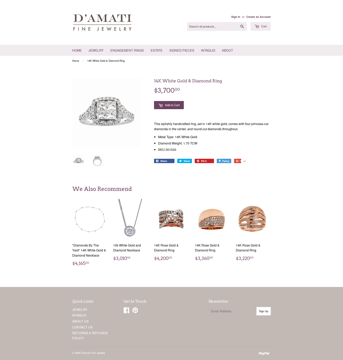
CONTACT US (82, 327)
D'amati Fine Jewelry (93, 353)
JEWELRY (79, 309)
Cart (263, 26)
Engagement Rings (127, 50)
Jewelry (96, 50)
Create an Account (258, 17)
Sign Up (263, 311)
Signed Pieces (181, 50)
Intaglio (208, 50)
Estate (157, 50)
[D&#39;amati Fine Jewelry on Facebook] (126, 311)
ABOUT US (80, 321)
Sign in (235, 17)
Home (77, 50)
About (227, 50)
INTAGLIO (79, 315)
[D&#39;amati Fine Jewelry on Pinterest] (135, 311)
